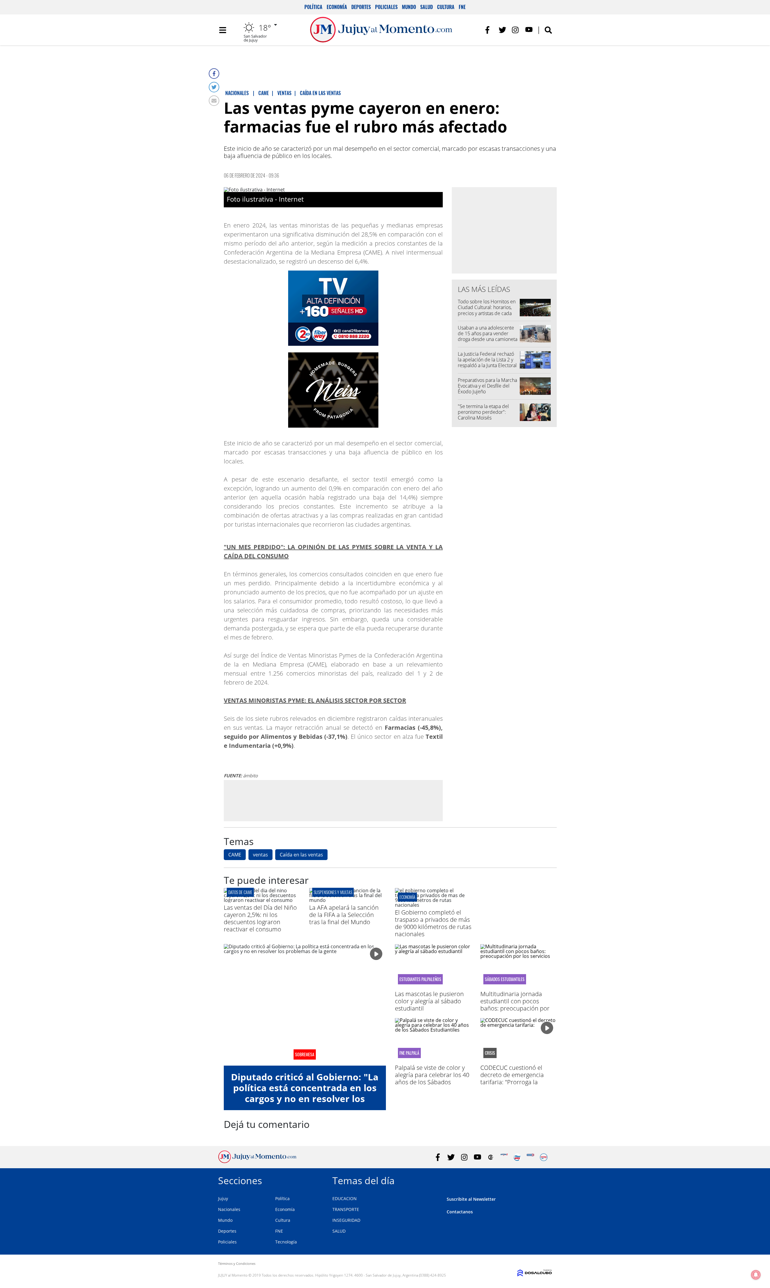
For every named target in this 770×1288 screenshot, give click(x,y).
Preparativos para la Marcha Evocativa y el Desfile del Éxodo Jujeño (487, 386)
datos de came (240, 892)
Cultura (445, 7)
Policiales (386, 7)
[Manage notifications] (756, 1275)
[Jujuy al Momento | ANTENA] (504, 1157)
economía (407, 897)
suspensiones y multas (333, 892)
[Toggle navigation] (223, 30)
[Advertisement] (333, 800)
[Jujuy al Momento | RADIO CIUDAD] (543, 1157)
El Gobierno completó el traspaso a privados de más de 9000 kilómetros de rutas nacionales (433, 923)
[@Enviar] (214, 100)
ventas (260, 854)
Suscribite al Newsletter (471, 1199)
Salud (426, 7)
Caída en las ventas (301, 854)
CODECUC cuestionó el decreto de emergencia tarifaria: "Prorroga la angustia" (512, 1078)
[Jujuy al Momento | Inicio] (545, 1179)
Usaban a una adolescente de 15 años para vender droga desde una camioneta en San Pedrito (487, 336)
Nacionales (229, 1209)
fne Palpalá (409, 1053)
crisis (490, 1053)
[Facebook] (214, 73)
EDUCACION (344, 1198)
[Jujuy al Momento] (257, 1161)
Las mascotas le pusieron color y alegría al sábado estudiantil (429, 1001)
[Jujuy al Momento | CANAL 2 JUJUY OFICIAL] (490, 1157)
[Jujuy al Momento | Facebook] (489, 30)
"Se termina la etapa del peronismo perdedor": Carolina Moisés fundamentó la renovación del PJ (485, 418)
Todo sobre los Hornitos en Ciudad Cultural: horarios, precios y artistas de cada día (487, 310)
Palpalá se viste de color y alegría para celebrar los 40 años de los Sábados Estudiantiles (432, 1078)
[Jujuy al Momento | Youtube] (529, 30)
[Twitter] (214, 87)
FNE (462, 7)
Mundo (409, 7)
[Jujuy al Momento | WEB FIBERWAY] (517, 1157)
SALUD (339, 1231)
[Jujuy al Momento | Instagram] (515, 30)
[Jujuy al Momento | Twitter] (502, 30)
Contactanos (460, 1212)
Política (313, 7)
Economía (337, 7)
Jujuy (223, 1198)
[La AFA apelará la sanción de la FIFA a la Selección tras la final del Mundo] (347, 900)
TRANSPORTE (345, 1209)
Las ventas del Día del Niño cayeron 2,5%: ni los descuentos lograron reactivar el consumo (260, 918)
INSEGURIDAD (346, 1220)
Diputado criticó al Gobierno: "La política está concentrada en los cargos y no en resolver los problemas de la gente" (304, 1093)
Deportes (361, 7)
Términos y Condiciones (236, 1263)
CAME (234, 854)
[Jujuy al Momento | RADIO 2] (530, 1157)
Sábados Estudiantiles (505, 979)
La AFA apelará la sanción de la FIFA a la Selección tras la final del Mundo (344, 914)
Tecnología (286, 1242)
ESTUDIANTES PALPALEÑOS (420, 979)
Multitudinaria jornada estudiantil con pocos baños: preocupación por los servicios (515, 1005)
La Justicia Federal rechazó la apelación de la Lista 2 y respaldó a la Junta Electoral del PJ (487, 363)
